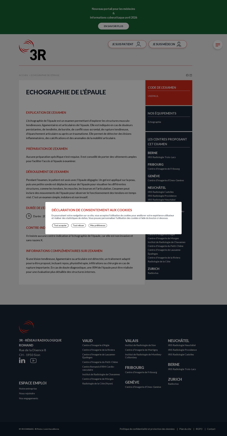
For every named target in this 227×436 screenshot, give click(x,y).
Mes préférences (97, 225)
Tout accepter (60, 225)
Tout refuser (78, 225)
